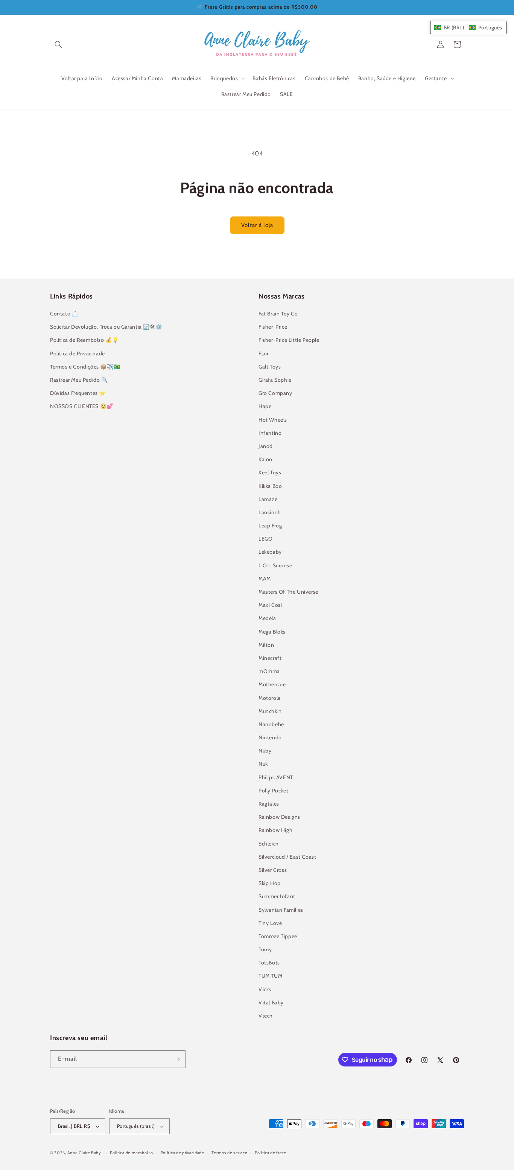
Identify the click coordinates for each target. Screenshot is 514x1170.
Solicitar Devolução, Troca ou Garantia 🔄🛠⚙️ (106, 326)
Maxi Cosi (270, 605)
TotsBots (269, 962)
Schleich (269, 843)
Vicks (265, 989)
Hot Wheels (273, 419)
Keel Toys (270, 472)
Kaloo (265, 459)
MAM (265, 578)
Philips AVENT (276, 777)
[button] (58, 44)
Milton (266, 644)
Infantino (270, 433)
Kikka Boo (270, 486)
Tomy (265, 949)
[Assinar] (177, 1059)
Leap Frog (270, 525)
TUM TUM (270, 975)
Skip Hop (270, 883)
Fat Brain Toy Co (278, 313)
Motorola (270, 698)
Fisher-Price (273, 326)
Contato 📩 (64, 313)
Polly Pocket (273, 790)
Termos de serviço (229, 1152)
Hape (265, 406)
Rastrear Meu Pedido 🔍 (79, 379)
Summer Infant (277, 896)
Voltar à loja (257, 225)
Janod (266, 446)
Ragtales (269, 803)
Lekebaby (270, 551)
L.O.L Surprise (275, 565)
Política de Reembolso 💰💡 (84, 340)
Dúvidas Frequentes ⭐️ (78, 393)
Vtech (266, 1015)
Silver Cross (273, 870)
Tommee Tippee (278, 936)
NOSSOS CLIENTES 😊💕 (81, 406)
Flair (264, 353)
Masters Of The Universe (288, 591)
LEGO (265, 538)
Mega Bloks (272, 631)
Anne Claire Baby (84, 1152)
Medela (267, 618)
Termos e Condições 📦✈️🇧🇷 (85, 366)
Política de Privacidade (77, 353)
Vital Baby (271, 1002)
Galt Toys (270, 366)
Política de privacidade (182, 1152)
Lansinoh (270, 512)
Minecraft (270, 658)
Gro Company (275, 393)
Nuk (263, 763)
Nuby (265, 750)
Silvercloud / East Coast (287, 856)
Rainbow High (275, 830)
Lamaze (268, 499)
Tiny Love (270, 923)
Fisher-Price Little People (289, 340)
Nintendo (270, 737)
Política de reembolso (131, 1152)
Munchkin (270, 711)
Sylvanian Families (281, 909)
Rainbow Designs (279, 817)
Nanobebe (271, 724)
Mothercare (272, 684)
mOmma (269, 671)
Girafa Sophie (275, 379)
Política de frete (270, 1152)
